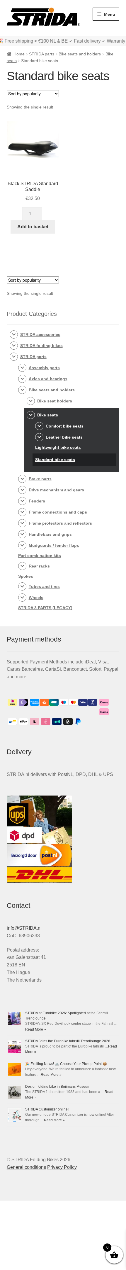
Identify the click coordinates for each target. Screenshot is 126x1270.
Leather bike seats (64, 437)
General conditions (26, 1167)
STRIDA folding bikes (41, 345)
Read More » (35, 1029)
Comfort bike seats (65, 426)
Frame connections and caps (58, 512)
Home (19, 54)
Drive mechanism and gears (56, 490)
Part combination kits (39, 555)
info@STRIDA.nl (24, 928)
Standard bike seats (55, 459)
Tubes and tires (44, 586)
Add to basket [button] (32, 226)
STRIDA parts (41, 54)
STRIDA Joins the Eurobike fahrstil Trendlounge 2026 (67, 1041)
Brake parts (40, 479)
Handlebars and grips (50, 534)
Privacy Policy (62, 1167)
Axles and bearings (48, 378)
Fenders (37, 501)
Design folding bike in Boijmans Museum (57, 1087)
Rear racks (39, 566)
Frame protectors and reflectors (60, 523)
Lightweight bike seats (58, 447)
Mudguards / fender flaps (54, 545)
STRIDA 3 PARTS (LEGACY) (45, 607)
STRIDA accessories (40, 334)
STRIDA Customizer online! (47, 1109)
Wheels (36, 597)
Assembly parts (44, 367)
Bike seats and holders (80, 54)
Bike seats (47, 415)
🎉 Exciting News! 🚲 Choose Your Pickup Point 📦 (66, 1064)
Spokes (25, 576)
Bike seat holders (54, 401)
